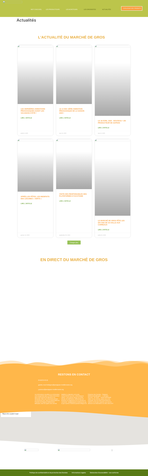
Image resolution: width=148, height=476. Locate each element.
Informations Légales (79, 472)
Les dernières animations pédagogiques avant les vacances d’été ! (33, 111)
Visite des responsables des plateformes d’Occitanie (73, 195)
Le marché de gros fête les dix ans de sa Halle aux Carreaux (111, 223)
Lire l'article (26, 118)
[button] (54, 9)
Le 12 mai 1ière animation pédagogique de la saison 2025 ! (71, 111)
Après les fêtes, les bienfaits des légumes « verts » (35, 198)
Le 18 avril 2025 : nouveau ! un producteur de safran (112, 122)
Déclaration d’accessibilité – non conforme (104, 472)
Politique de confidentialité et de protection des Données (48, 472)
